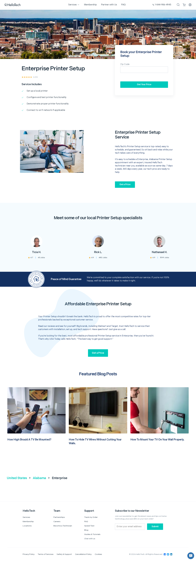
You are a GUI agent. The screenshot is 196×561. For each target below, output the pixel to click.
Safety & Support (64, 554)
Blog (86, 530)
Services (26, 517)
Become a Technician (62, 526)
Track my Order (91, 517)
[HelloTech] (12, 5)
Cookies (98, 554)
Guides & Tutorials (92, 534)
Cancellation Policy (83, 554)
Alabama (39, 478)
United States (17, 478)
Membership (28, 521)
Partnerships (59, 517)
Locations (27, 526)
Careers (56, 521)
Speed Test (89, 526)
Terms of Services (45, 554)
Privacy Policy (29, 554)
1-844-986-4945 (163, 4)
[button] (190, 555)
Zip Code (124, 64)
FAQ (86, 521)
